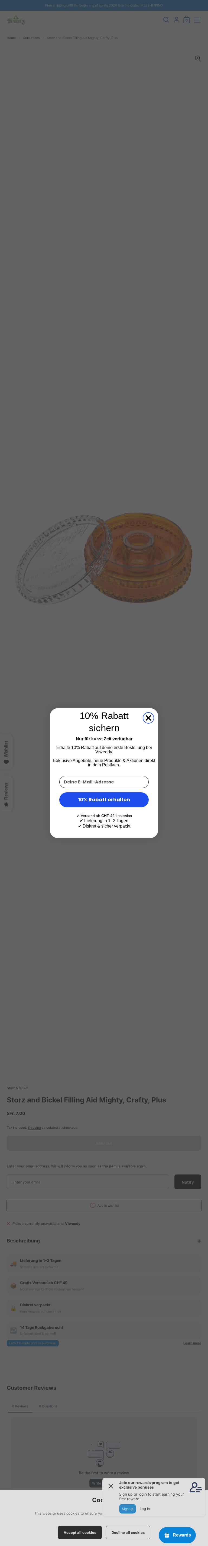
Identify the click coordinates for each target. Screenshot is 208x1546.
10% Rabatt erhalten (104, 799)
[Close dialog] (148, 717)
